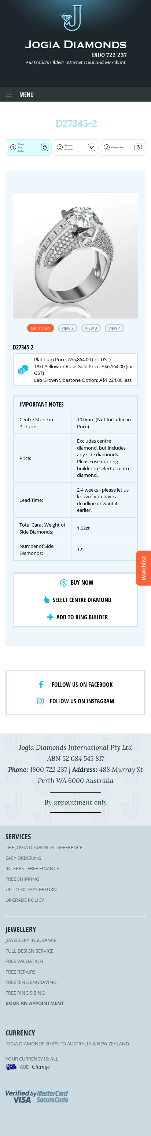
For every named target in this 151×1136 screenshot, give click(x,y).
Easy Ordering (23, 858)
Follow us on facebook (82, 684)
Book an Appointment (34, 1003)
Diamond (69, 149)
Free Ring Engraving (30, 982)
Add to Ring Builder (82, 617)
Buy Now (82, 582)
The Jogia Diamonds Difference (43, 847)
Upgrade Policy (24, 900)
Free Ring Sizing (25, 992)
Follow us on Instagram (82, 701)
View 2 (68, 328)
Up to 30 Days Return (31, 889)
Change (41, 1066)
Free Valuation (24, 961)
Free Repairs (20, 971)
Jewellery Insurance (30, 940)
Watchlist (143, 568)
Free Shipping (22, 879)
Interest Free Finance (32, 868)
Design (21, 151)
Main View (40, 328)
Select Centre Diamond (82, 600)
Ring (20, 147)
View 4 (114, 328)
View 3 (91, 328)
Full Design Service (29, 950)
